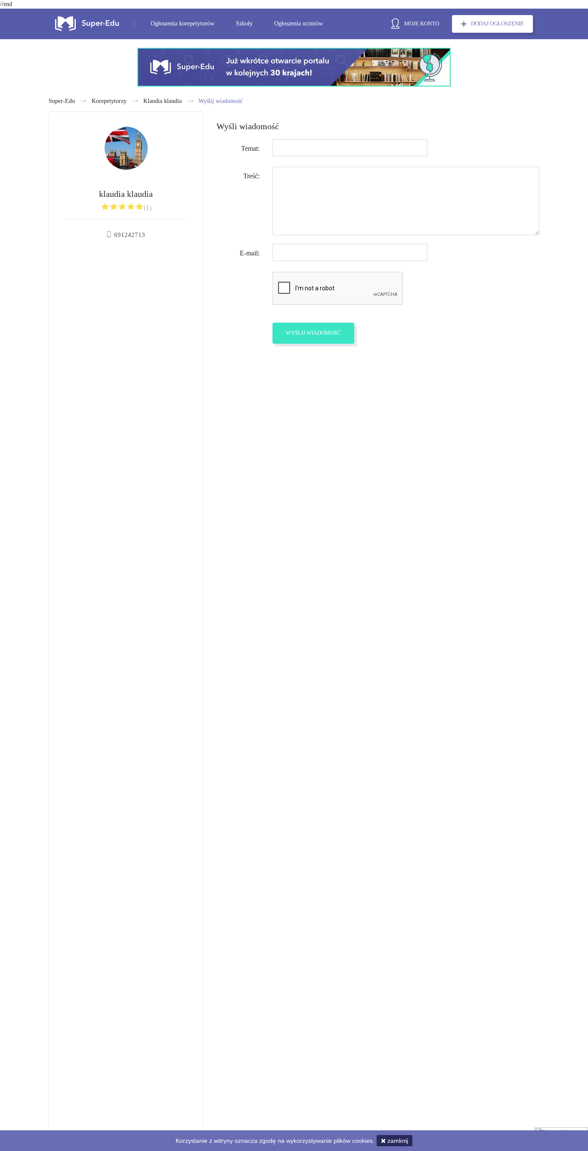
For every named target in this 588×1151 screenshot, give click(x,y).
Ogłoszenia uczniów (298, 23)
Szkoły (244, 23)
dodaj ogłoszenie (497, 23)
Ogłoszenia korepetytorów (182, 23)
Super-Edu (62, 101)
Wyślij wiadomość (220, 101)
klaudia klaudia (162, 101)
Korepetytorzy (109, 101)
